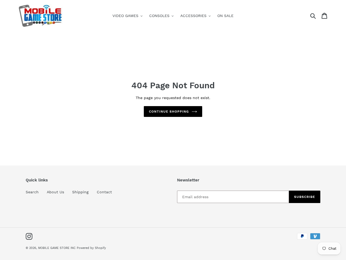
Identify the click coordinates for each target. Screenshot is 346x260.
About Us (55, 192)
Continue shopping (169, 111)
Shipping (80, 192)
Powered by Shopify (91, 248)
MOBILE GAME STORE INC (57, 248)
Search (32, 192)
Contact (104, 192)
